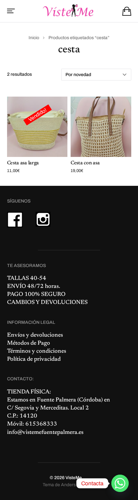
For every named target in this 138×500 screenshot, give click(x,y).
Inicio (34, 37)
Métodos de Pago (28, 343)
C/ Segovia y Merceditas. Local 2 (48, 408)
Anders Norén (75, 484)
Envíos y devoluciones (35, 335)
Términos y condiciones (36, 351)
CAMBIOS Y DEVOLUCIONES (47, 303)
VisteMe (73, 477)
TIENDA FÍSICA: (29, 392)
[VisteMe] (69, 10)
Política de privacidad (34, 359)
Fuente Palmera (56, 400)
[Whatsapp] (120, 483)
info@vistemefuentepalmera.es (45, 432)
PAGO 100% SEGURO (36, 294)
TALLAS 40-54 (26, 278)
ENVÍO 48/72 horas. (33, 286)
